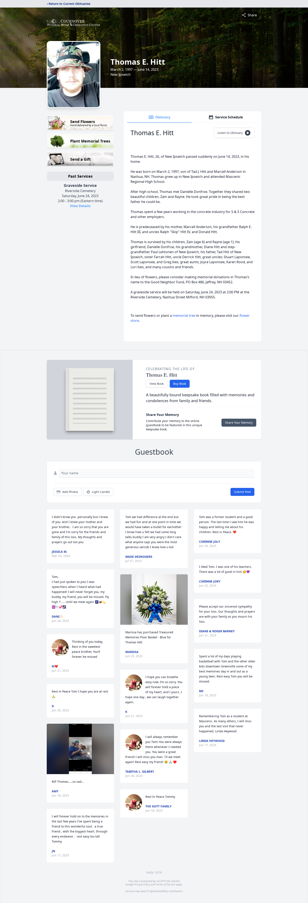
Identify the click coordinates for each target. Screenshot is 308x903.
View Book (157, 384)
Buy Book (179, 384)
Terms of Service (165, 884)
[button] (80, 749)
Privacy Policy (142, 884)
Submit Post (242, 492)
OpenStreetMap (158, 891)
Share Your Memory (239, 423)
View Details (80, 206)
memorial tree (184, 315)
